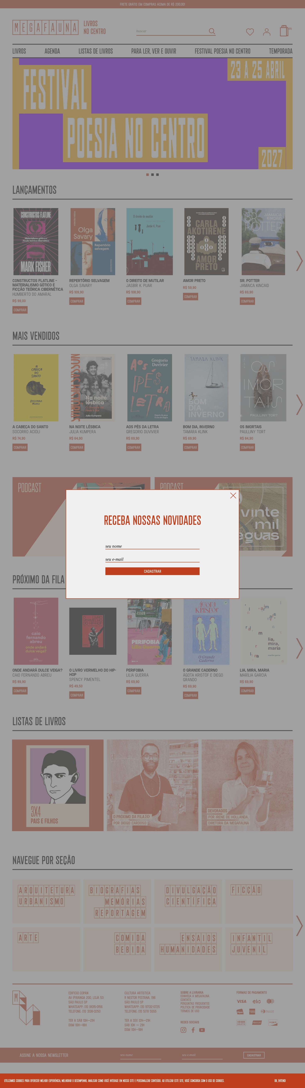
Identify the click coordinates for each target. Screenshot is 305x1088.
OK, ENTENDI (280, 1080)
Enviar (152, 571)
